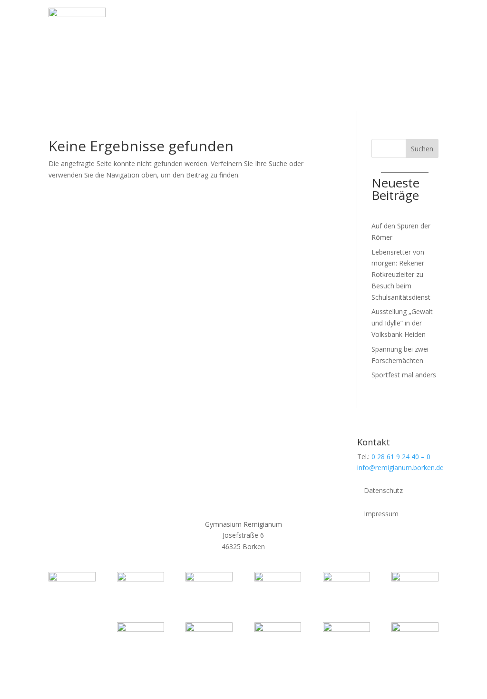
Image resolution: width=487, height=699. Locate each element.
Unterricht (323, 17)
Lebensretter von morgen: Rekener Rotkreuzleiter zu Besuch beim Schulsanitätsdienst (400, 274)
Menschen (272, 17)
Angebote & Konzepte (393, 17)
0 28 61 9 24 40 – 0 (400, 456)
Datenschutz (383, 491)
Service (131, 54)
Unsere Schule (214, 17)
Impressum (381, 514)
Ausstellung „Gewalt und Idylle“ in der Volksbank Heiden (402, 323)
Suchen (422, 148)
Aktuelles (159, 17)
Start (127, 17)
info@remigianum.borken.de (400, 467)
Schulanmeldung (187, 54)
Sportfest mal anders (403, 374)
